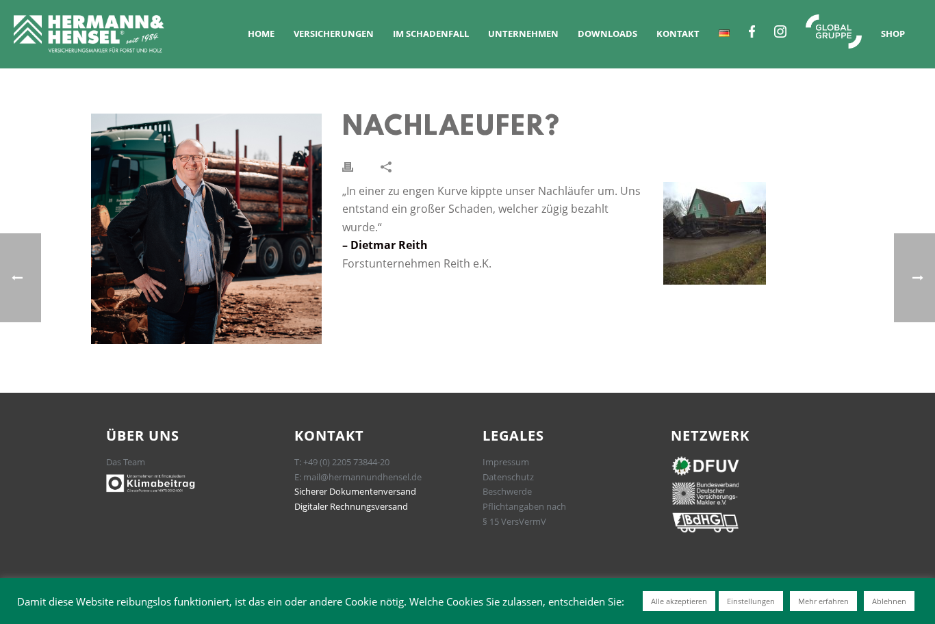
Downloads (607, 33)
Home (261, 33)
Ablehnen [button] (889, 601)
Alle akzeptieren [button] (679, 601)
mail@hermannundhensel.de (362, 477)
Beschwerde (507, 491)
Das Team (125, 462)
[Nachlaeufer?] (206, 229)
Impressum (506, 462)
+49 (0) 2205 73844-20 (346, 462)
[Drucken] (347, 166)
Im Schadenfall (431, 33)
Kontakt (678, 33)
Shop (893, 33)
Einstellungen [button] (751, 601)
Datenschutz (508, 477)
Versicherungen (334, 33)
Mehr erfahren (823, 601)
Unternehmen (523, 33)
